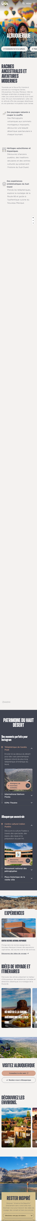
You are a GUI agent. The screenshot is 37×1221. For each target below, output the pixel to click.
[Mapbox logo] (6, 702)
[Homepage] (5, 4)
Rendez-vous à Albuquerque (20, 1080)
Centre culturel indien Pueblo (15, 825)
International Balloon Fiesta (14, 795)
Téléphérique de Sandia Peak (16, 748)
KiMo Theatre (11, 802)
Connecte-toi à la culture (15, 49)
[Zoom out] (33, 220)
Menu (28, 3)
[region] (18, 459)
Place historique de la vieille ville (15, 878)
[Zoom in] (33, 217)
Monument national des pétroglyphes (16, 869)
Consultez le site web (17, 1073)
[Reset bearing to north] (33, 223)
